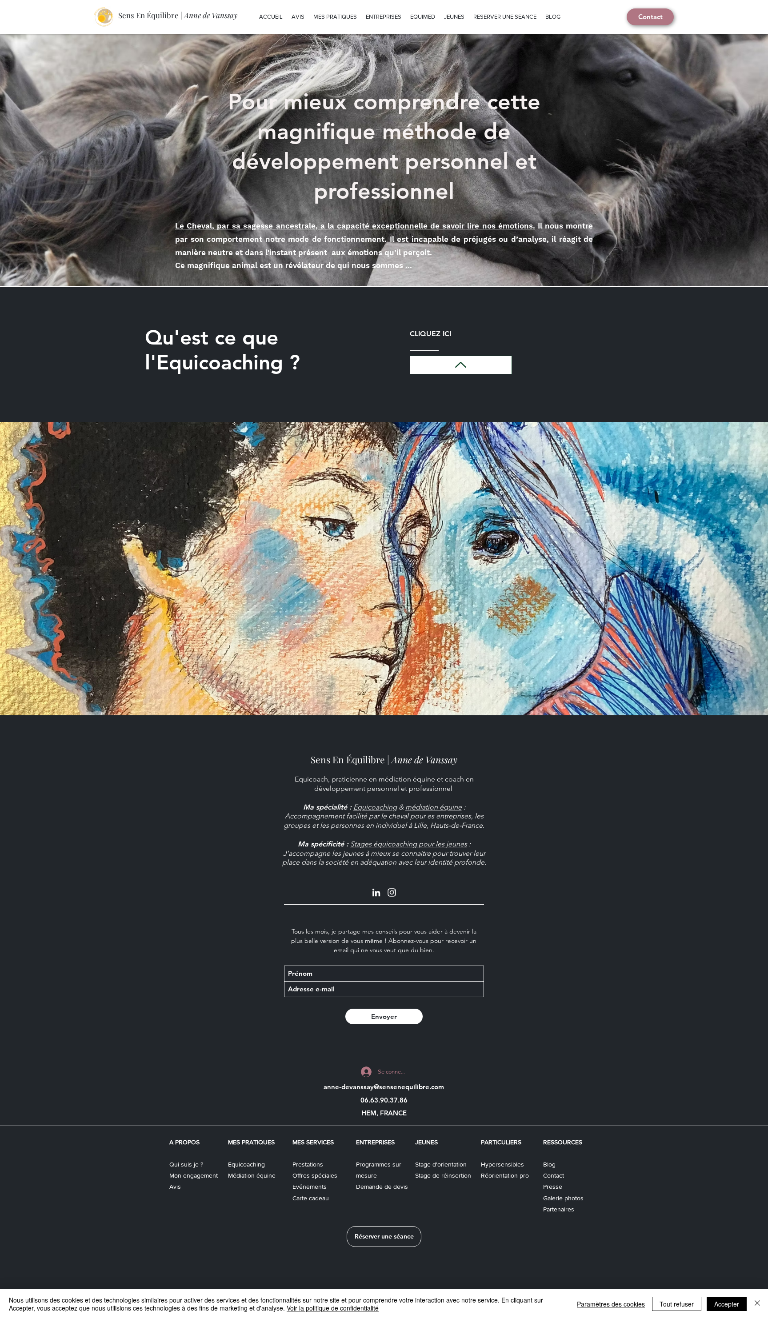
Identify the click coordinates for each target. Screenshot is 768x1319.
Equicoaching (375, 807)
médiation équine (433, 807)
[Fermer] (757, 1304)
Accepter (726, 1303)
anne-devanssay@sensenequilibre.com (384, 1086)
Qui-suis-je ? (186, 1164)
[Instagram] (391, 892)
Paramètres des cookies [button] (611, 1303)
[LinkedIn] (376, 892)
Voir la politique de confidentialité (333, 1307)
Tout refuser (677, 1303)
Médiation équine (252, 1175)
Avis (175, 1186)
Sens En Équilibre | (177, 15)
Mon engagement (193, 1175)
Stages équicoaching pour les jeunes (408, 844)
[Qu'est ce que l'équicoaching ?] (461, 365)
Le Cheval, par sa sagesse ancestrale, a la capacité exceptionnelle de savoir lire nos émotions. (355, 225)
